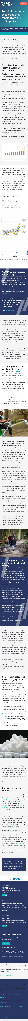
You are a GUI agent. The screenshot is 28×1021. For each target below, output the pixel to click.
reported (4, 398)
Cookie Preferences (11, 958)
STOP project (17, 371)
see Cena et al (6, 290)
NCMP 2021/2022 (10, 310)
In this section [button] (15, 33)
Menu (22, 4)
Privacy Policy (20, 956)
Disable (5, 1018)
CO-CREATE (13, 830)
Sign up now (6, 943)
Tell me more (8, 971)
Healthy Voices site (20, 843)
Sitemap (15, 956)
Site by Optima (4, 956)
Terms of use (4, 958)
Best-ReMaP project (7, 799)
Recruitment (10, 956)
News (2, 28)
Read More (4, 895)
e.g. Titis (4, 293)
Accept (1, 975)
